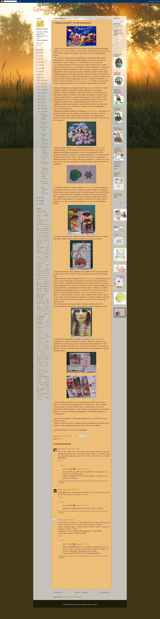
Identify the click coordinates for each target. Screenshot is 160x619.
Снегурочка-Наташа (96, 339)
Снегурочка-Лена (99, 148)
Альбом (38, 215)
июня (42, 99)
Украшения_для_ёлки (41, 370)
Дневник (38, 256)
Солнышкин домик (52, 10)
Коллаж (38, 269)
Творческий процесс (42, 363)
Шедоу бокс (39, 387)
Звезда (47, 258)
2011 (40, 204)
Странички (40, 361)
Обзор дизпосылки (42, 305)
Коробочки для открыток (42, 277)
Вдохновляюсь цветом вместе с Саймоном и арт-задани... (44, 150)
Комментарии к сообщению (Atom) (72, 597)
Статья (41, 357)
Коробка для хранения (42, 273)
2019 (40, 62)
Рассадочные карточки (42, 340)
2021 (40, 56)
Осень (39, 312)
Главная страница (81, 592)
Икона (47, 260)
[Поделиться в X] (83, 436)
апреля (42, 105)
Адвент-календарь (41, 211)
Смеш (42, 349)
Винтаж (47, 230)
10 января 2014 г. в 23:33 (82, 544)
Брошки (42, 230)
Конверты (46, 269)
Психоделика (46, 334)
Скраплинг (46, 346)
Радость (38, 336)
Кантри (47, 267)
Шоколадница (41, 389)
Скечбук (43, 344)
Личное (60, 439)
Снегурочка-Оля (88, 187)
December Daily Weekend (42, 393)
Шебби (47, 385)
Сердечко (47, 342)
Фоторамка (39, 374)
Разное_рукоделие (41, 338)
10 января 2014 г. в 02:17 (67, 520)
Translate (120, 26)
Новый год (40, 303)
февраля (43, 108)
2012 (40, 201)
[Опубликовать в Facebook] (85, 436)
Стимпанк (46, 359)
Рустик (42, 342)
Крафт (38, 279)
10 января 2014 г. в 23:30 (82, 469)
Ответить (60, 461)
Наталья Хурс (62, 490)
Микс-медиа (40, 295)
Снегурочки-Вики (90, 279)
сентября (43, 90)
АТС (48, 222)
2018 (40, 65)
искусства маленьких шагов (82, 81)
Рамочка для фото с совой (43, 129)
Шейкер (47, 387)
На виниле (45, 301)
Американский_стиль (42, 220)
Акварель (38, 213)
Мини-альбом (40, 297)
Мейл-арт (46, 292)
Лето (42, 279)
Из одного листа (40, 260)
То (39, 366)
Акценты (47, 213)
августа (42, 93)
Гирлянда (38, 234)
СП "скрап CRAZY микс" (42, 351)
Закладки (46, 256)
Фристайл (46, 378)
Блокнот (46, 228)
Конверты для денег (42, 271)
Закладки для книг (40, 258)
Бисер (42, 228)
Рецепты (38, 342)
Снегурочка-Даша (91, 111)
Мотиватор (39, 299)
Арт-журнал (39, 222)
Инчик (47, 265)
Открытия (46, 314)
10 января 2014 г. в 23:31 (82, 505)
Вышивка (46, 232)
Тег (37, 366)
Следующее (57, 592)
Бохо (37, 230)
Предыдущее (104, 592)
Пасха (47, 321)
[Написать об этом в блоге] (82, 436)
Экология (38, 391)
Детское (38, 239)
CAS (48, 391)
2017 (40, 68)
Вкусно (38, 232)
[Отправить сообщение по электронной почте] (76, 436)
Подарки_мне (40, 328)
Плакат (47, 325)
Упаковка (38, 372)
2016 (40, 71)
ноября (42, 83)
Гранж (43, 235)
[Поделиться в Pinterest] (87, 436)
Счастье (47, 361)
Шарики (42, 385)
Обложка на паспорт (42, 308)
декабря (42, 80)
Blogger (95, 604)
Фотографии (46, 372)
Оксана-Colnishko (67, 469)
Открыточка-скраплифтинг (44, 163)
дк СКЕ (44, 241)
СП (48, 349)
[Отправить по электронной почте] (80, 436)
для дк (47, 243)
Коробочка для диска (42, 275)
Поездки (38, 334)
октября (42, 87)
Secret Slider (39, 399)
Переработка (39, 323)
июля (42, 96)
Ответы (62, 465)
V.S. (58, 520)
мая (41, 102)
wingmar (83, 604)
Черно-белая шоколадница (44, 183)
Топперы (43, 366)
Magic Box (39, 395)
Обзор (47, 303)
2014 (40, 78)
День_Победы (45, 237)
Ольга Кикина (62, 449)
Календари (39, 267)
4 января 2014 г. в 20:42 (72, 449)
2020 (40, 59)
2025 (40, 53)
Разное (47, 336)
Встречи (42, 232)
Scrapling (47, 397)
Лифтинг (47, 281)
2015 (40, 74)
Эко (48, 389)
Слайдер (38, 349)
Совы (45, 349)
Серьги (38, 344)
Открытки (40, 316)
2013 (40, 198)
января (42, 111)
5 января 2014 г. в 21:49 (72, 490)
